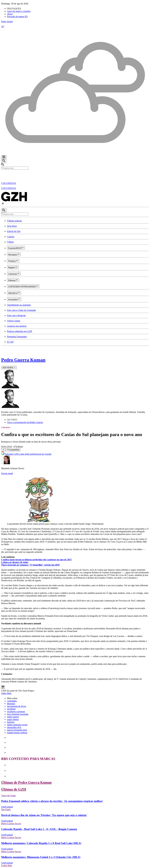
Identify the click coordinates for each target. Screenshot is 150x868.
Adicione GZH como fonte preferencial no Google (28, 454)
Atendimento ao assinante (19, 305)
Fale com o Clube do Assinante (21, 310)
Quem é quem (13, 320)
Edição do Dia (13, 231)
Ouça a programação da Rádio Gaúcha (25, 422)
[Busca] (3, 161)
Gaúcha (10, 236)
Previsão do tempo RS (17, 16)
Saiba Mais (6, 693)
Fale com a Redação (16, 315)
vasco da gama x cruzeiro (18, 11)
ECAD (10, 342)
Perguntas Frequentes (17, 336)
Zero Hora (12, 226)
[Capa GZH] (75, 175)
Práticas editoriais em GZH (19, 331)
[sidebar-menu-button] (3, 157)
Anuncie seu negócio (17, 326)
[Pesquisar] (3, 210)
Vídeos (10, 242)
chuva (10, 14)
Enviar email (7, 473)
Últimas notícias (14, 220)
